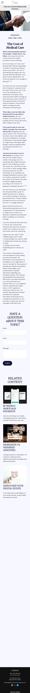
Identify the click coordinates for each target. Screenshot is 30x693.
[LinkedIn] (18, 685)
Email (4, 338)
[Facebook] (12, 685)
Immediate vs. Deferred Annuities (11, 447)
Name (5, 328)
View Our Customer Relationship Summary (15, 8)
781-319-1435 (16, 673)
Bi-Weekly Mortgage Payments (9, 409)
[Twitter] (15, 685)
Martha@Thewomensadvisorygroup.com (15, 682)
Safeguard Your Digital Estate (13, 487)
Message (6, 348)
